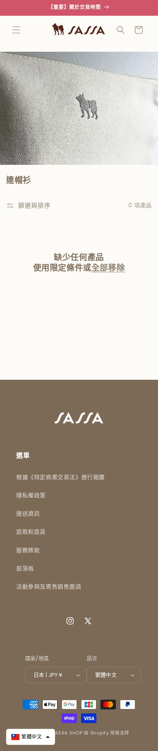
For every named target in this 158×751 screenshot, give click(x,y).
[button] (16, 30)
